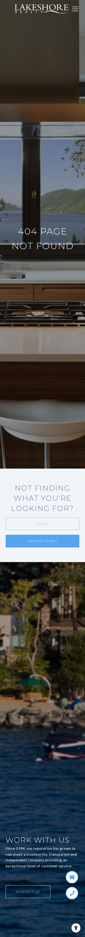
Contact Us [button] (28, 891)
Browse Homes (42, 541)
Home (42, 524)
